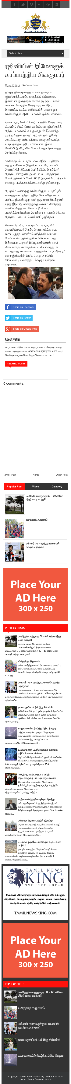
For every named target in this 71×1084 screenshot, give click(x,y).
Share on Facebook (23, 307)
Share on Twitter (22, 317)
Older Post (62, 474)
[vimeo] (31, 4)
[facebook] (15, 4)
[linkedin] (56, 4)
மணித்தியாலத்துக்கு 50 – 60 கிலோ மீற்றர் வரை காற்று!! (40, 994)
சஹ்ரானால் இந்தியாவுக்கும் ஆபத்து (36, 799)
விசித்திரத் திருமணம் (37, 519)
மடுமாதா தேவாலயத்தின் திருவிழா (35, 820)
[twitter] (23, 4)
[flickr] (40, 4)
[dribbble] (48, 4)
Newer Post (9, 474)
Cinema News (31, 85)
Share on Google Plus (25, 328)
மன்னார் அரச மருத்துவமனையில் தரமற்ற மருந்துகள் (38, 1025)
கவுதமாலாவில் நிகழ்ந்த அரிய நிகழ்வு (37, 728)
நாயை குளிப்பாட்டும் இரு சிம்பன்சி (35, 707)
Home (36, 474)
